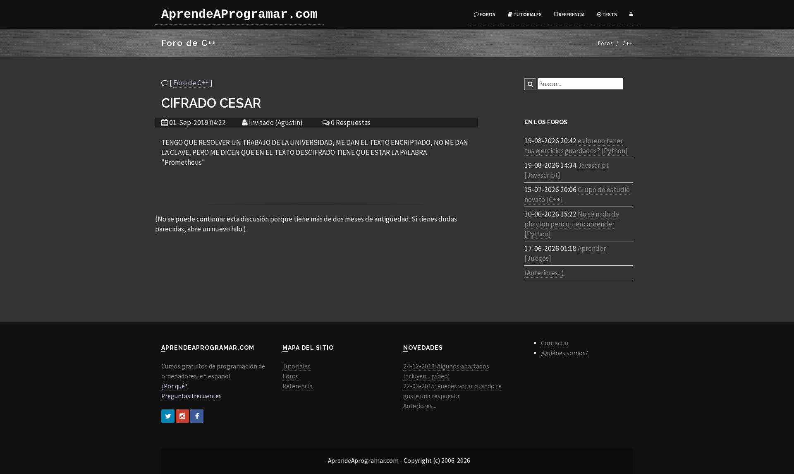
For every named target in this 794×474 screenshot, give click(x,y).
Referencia (571, 14)
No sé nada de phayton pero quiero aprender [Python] (571, 223)
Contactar (555, 343)
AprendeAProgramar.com (239, 14)
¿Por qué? (174, 386)
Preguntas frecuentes (191, 396)
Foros (487, 14)
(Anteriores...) (544, 272)
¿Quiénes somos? (564, 353)
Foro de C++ (191, 82)
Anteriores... (419, 406)
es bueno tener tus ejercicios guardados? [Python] (576, 145)
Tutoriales (527, 14)
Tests (609, 14)
